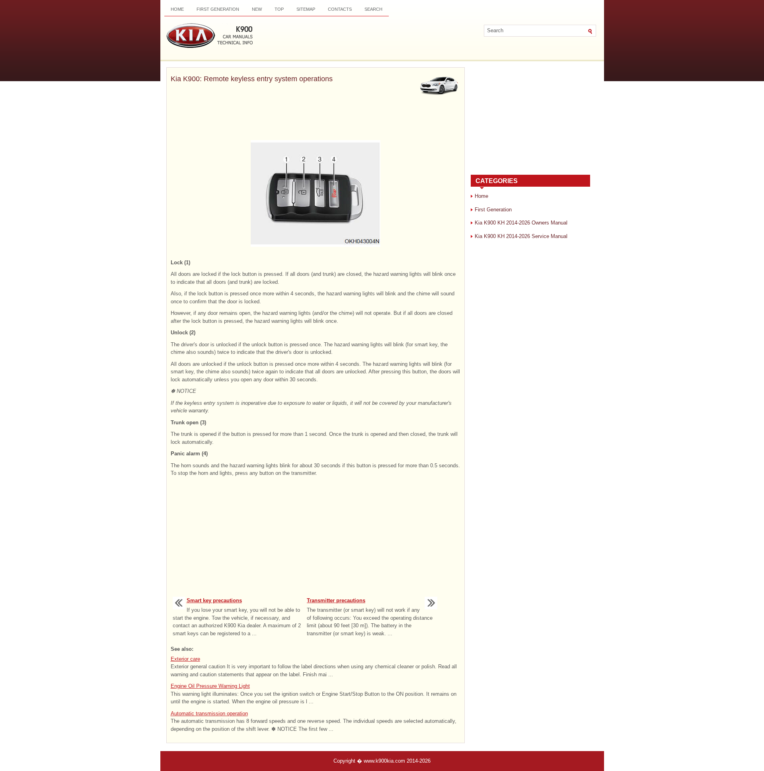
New (257, 9)
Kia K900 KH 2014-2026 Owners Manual (521, 223)
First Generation (218, 9)
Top (279, 9)
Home (177, 9)
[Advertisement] (315, 119)
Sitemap (305, 9)
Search (373, 9)
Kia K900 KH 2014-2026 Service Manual (521, 236)
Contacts (340, 9)
